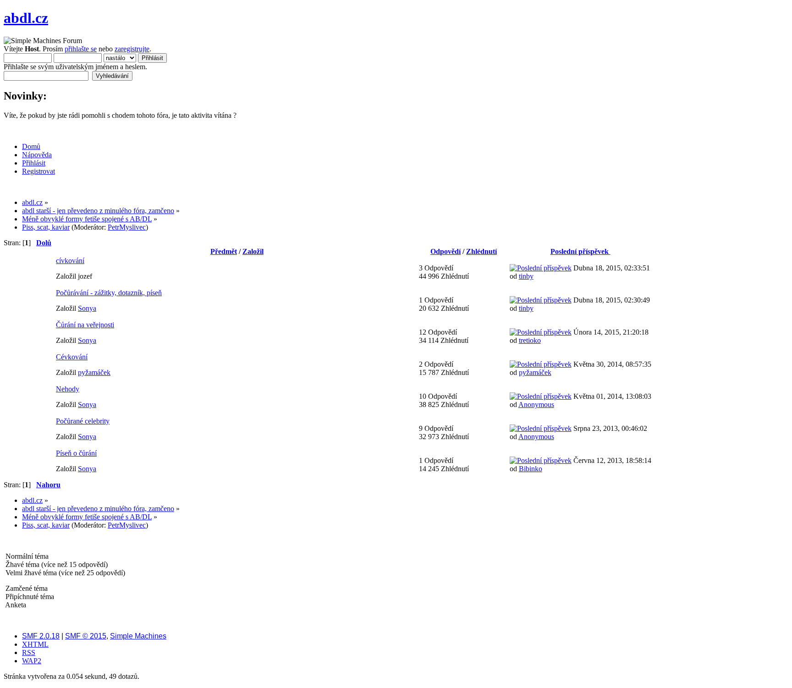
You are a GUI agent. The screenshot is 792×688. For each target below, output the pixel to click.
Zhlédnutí (481, 251)
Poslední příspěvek (580, 251)
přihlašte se (81, 49)
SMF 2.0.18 (41, 636)
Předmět (223, 251)
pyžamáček (94, 372)
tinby (526, 276)
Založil (253, 251)
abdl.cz (26, 18)
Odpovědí (445, 251)
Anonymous (536, 404)
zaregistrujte (132, 49)
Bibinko (530, 469)
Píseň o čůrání (76, 453)
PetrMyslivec (127, 227)
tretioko (530, 340)
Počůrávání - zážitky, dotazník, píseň (109, 293)
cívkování (70, 260)
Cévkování (72, 357)
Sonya (87, 308)
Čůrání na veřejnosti (85, 325)
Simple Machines (138, 636)
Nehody (67, 389)
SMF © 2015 (85, 636)
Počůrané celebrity (83, 421)
